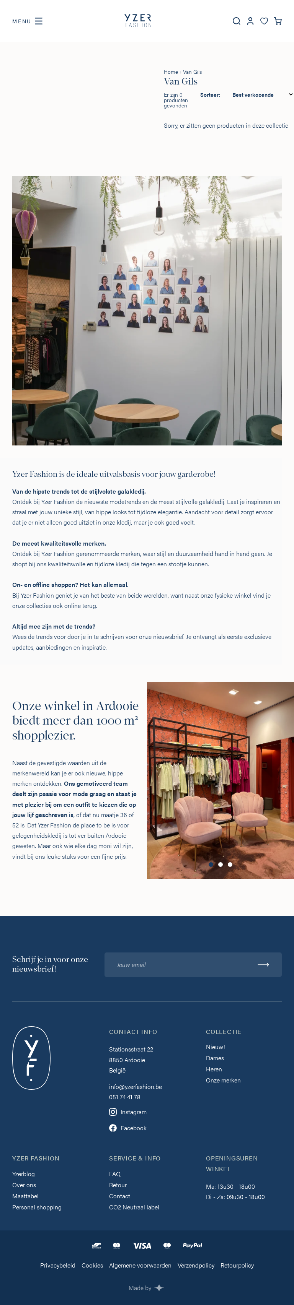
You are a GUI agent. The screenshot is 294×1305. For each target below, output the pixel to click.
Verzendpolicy (196, 1265)
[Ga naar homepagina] (137, 21)
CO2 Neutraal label (134, 1207)
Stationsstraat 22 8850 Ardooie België (131, 1059)
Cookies (92, 1265)
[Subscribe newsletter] (263, 964)
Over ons (24, 1185)
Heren (214, 1069)
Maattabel (25, 1196)
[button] (211, 864)
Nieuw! (215, 1047)
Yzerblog (23, 1174)
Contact (119, 1196)
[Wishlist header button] (264, 21)
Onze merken (223, 1080)
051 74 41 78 (124, 1096)
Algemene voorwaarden (140, 1265)
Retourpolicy (237, 1265)
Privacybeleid (57, 1265)
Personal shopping (37, 1207)
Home (171, 71)
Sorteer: (210, 94)
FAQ (115, 1174)
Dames (215, 1058)
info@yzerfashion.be (135, 1086)
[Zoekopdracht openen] (236, 21)
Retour (118, 1185)
